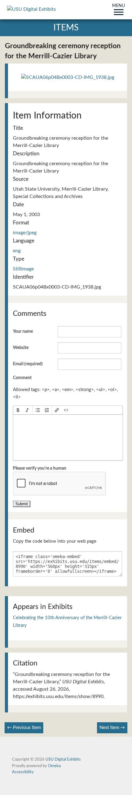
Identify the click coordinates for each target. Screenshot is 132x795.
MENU (118, 6)
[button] (18, 410)
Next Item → (112, 727)
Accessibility (23, 772)
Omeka (54, 766)
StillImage (23, 268)
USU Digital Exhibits (63, 759)
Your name (23, 331)
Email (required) (28, 364)
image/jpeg (25, 232)
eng (17, 250)
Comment (22, 378)
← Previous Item (24, 727)
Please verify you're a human (39, 468)
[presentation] (18, 410)
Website (21, 348)
